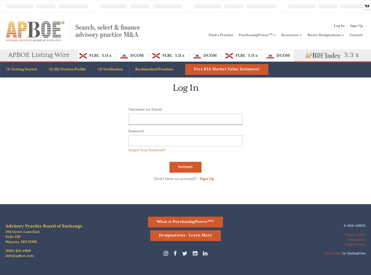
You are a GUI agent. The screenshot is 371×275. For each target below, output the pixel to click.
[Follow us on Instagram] (166, 255)
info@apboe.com (19, 256)
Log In (339, 26)
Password (136, 131)
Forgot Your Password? (147, 150)
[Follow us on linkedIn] (205, 255)
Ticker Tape (333, 253)
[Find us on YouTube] (195, 255)
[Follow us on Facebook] (175, 255)
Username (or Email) (145, 110)
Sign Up (356, 26)
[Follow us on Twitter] (184, 255)
